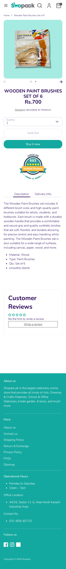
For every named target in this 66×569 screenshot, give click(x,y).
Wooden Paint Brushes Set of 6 (29, 15)
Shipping (20, 110)
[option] (33, 49)
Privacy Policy (13, 452)
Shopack (26, 559)
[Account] (49, 4)
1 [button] (31, 82)
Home (7, 15)
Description (21, 194)
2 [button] (35, 81)
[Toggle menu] (5, 5)
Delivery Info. (43, 194)
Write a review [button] (33, 324)
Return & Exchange (16, 446)
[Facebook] (6, 544)
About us (10, 428)
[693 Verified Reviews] (33, 181)
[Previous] (5, 82)
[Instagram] (12, 544)
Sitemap (9, 465)
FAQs (7, 458)
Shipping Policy (14, 440)
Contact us (11, 434)
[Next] (61, 82)
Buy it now (33, 144)
